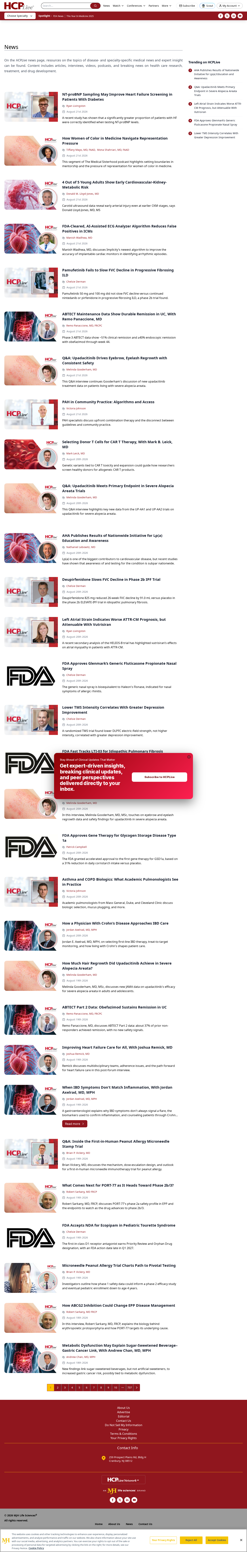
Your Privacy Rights (163, 1540)
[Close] (241, 1540)
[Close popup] (189, 757)
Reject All (191, 1540)
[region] (123, 1540)
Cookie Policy (36, 1548)
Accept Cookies (217, 1540)
